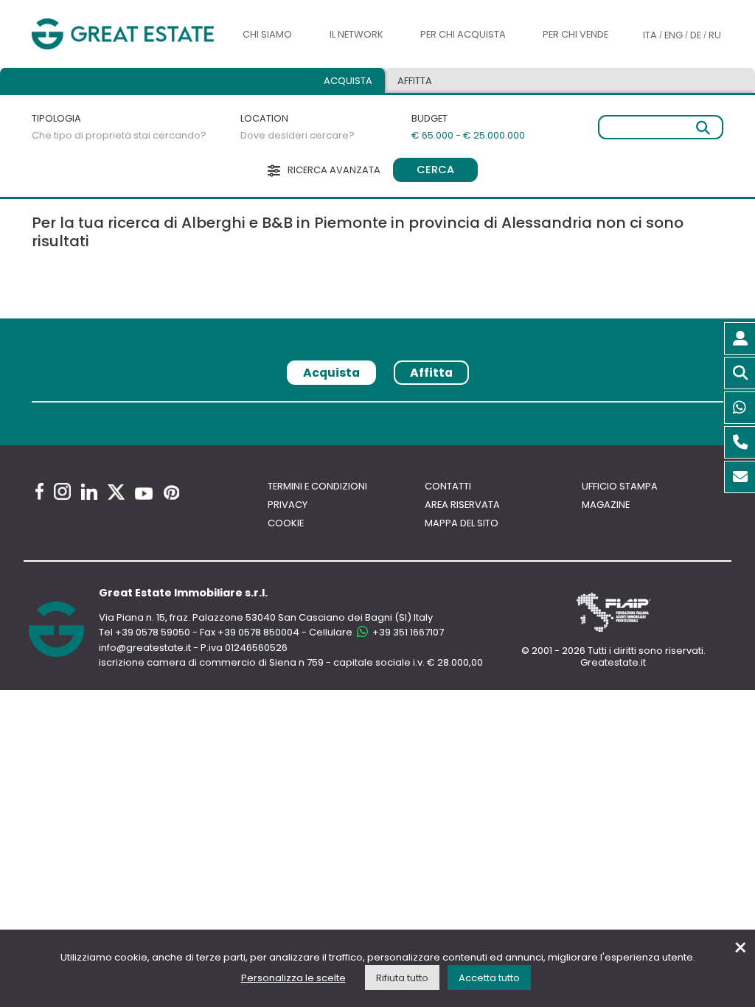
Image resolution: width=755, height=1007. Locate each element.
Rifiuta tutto (402, 978)
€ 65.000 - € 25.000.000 (468, 135)
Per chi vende (575, 34)
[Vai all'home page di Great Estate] (123, 34)
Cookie (286, 523)
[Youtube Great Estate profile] (143, 493)
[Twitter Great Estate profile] (116, 492)
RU (715, 35)
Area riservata (462, 505)
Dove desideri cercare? (297, 135)
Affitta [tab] (431, 372)
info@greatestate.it (146, 648)
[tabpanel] (377, 407)
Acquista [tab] (348, 81)
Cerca (435, 169)
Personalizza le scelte (293, 978)
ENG (673, 35)
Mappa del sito (461, 523)
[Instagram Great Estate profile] (62, 491)
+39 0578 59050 (152, 632)
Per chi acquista (463, 34)
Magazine (606, 505)
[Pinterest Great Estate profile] (171, 492)
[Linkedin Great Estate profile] (89, 491)
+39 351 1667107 (407, 632)
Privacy (287, 505)
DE (695, 35)
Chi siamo (267, 34)
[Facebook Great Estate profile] (39, 491)
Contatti (448, 486)
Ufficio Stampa (620, 486)
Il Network (356, 34)
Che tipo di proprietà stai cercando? (119, 135)
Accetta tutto (489, 978)
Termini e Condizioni (317, 486)
